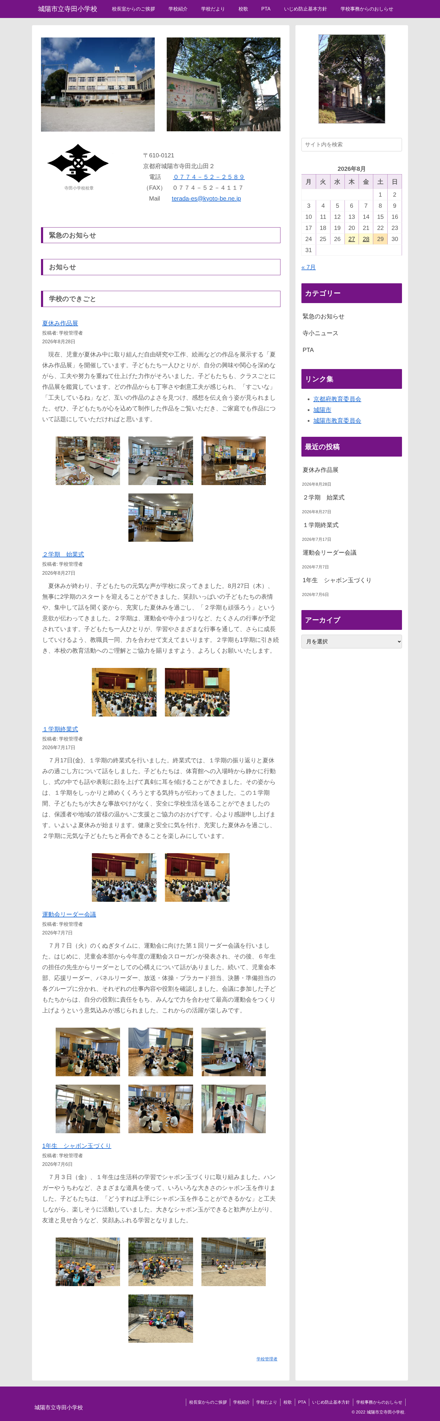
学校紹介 (241, 1402)
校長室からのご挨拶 (208, 1402)
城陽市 (322, 410)
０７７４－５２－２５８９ (209, 177)
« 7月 (308, 267)
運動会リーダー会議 (69, 914)
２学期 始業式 (63, 554)
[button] (396, 144)
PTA (308, 350)
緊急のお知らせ (324, 316)
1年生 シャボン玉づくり (76, 1145)
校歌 (287, 1402)
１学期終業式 (60, 729)
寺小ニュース (321, 333)
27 (351, 239)
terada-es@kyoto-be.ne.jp (206, 198)
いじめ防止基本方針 (331, 1402)
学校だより (266, 1402)
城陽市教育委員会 (337, 420)
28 (366, 239)
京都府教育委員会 (337, 399)
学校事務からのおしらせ (379, 1402)
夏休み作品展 (60, 323)
